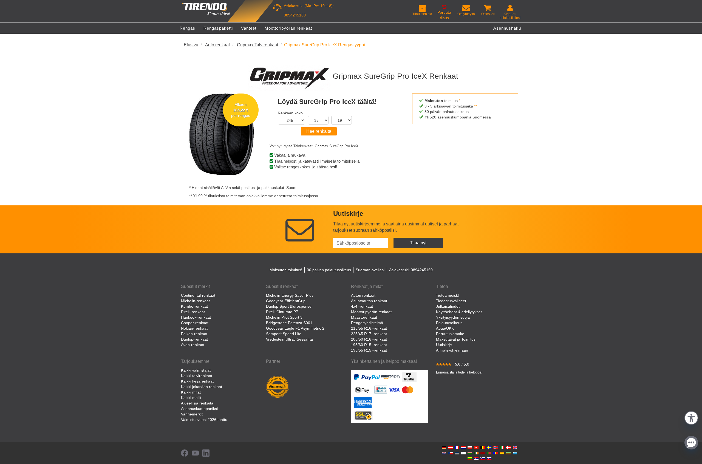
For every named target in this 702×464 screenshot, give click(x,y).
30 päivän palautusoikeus (329, 270)
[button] (691, 417)
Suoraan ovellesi (370, 270)
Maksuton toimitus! (286, 270)
